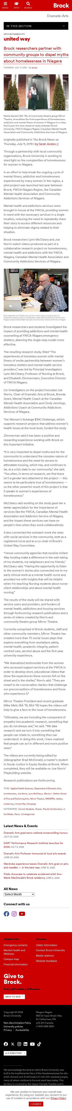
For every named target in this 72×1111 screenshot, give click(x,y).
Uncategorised (27, 814)
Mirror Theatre (37, 798)
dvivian (34, 67)
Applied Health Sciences (22, 788)
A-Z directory (13, 1053)
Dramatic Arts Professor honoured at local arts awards (35, 853)
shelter (59, 798)
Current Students (26, 809)
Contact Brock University (50, 950)
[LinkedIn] (25, 1044)
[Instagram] (14, 913)
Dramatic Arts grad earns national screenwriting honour (36, 832)
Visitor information (46, 945)
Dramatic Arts (57, 16)
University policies (13, 1026)
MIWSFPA (50, 798)
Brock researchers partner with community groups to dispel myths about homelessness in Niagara (36, 54)
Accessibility (22, 1030)
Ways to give (13, 996)
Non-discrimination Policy (17, 1022)
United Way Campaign (25, 804)
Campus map (11, 959)
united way (9, 804)
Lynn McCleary (35, 793)
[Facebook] (6, 913)
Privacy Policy (58, 1098)
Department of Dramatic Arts (47, 788)
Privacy (8, 1030)
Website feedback (46, 961)
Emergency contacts (15, 945)
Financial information (16, 964)
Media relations (45, 955)
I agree (36, 1104)
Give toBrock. (13, 978)
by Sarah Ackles (45, 144)
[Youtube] (22, 913)
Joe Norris (22, 793)
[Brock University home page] (61, 5)
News (17, 814)
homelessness (10, 793)
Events (38, 809)
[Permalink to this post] (36, 109)
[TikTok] (39, 1044)
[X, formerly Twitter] (13, 1044)
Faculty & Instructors (52, 809)
